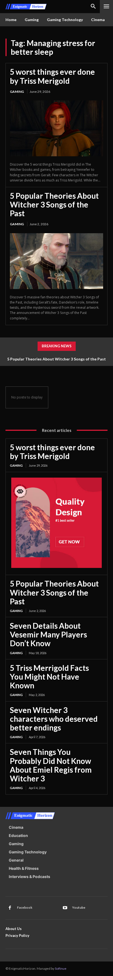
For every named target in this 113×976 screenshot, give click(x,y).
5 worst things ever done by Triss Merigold (52, 76)
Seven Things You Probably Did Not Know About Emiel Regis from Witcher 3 (51, 765)
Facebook (24, 907)
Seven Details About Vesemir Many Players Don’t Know (48, 634)
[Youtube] (65, 907)
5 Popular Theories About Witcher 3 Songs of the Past (54, 204)
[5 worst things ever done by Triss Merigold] (56, 128)
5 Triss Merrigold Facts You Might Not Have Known (49, 676)
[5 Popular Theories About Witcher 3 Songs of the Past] (56, 261)
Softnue (60, 968)
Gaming (17, 91)
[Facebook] (9, 907)
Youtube (78, 907)
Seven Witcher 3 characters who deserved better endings (54, 718)
